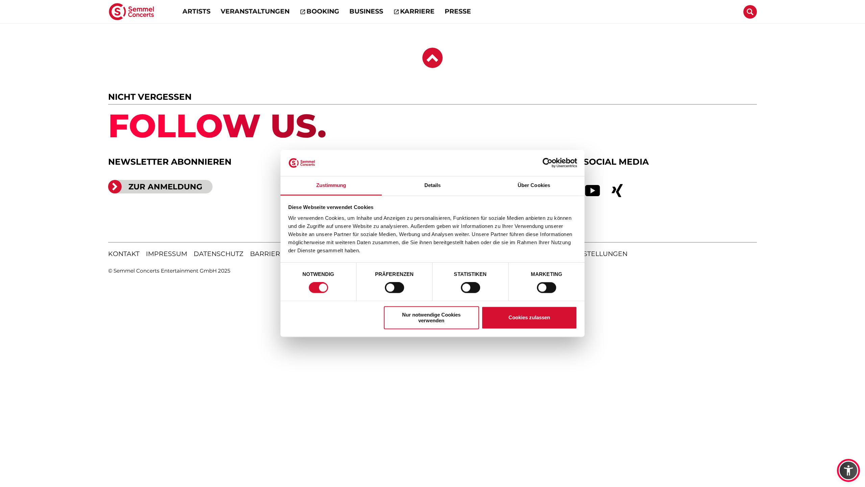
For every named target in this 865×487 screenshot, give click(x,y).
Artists (196, 11)
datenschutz (218, 254)
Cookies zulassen (529, 318)
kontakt (124, 254)
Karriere (417, 11)
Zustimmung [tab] (331, 185)
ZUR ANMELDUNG (165, 186)
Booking (322, 11)
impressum (166, 254)
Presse (458, 11)
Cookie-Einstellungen (585, 254)
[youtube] (592, 191)
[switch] (394, 287)
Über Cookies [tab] (534, 185)
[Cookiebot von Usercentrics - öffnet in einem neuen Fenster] (547, 163)
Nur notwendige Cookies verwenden (431, 317)
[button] (848, 470)
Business (366, 11)
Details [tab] (432, 185)
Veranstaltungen (255, 11)
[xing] (617, 191)
